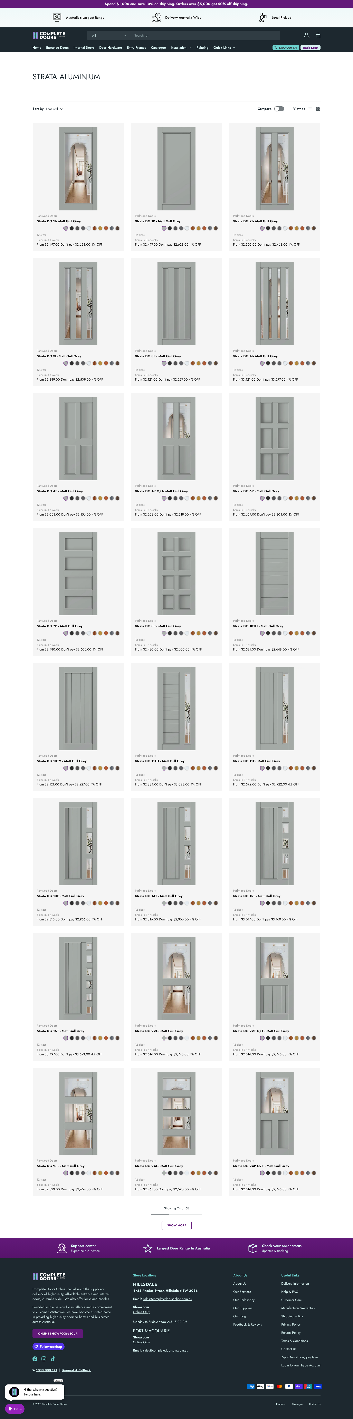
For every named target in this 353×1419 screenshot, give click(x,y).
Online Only (141, 1312)
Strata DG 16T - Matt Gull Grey (60, 1031)
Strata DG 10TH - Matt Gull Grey (258, 626)
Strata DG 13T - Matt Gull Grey (60, 896)
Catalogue (158, 47)
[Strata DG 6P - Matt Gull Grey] (274, 438)
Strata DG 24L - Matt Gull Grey (159, 1166)
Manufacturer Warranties (298, 1308)
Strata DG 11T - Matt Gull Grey (256, 761)
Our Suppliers (242, 1308)
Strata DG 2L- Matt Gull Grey (255, 221)
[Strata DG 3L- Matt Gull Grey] (78, 303)
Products (280, 1404)
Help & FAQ (289, 1291)
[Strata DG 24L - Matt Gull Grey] (176, 1113)
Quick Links (222, 47)
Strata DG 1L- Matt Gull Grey (59, 221)
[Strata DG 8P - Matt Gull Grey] (176, 573)
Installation (179, 47)
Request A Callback (76, 1370)
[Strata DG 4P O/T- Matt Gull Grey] (176, 438)
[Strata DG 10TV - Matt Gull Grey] (78, 708)
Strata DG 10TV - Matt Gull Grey (62, 761)
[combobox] (183, 35)
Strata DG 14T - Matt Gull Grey (158, 896)
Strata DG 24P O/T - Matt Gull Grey (261, 1166)
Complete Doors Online (54, 1404)
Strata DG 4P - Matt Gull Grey (60, 491)
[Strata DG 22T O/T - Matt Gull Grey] (274, 978)
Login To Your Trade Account (301, 1365)
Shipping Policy (292, 1316)
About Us (239, 1283)
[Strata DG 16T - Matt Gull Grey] (78, 978)
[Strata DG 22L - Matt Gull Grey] (176, 978)
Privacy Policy (290, 1324)
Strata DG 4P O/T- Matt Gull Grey (161, 491)
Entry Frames (136, 47)
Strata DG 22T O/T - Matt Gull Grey (261, 1031)
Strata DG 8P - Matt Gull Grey (158, 626)
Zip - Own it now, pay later (299, 1357)
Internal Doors (84, 47)
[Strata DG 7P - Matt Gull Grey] (78, 573)
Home (36, 47)
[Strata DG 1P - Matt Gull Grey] (176, 168)
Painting (203, 47)
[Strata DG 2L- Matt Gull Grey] (274, 168)
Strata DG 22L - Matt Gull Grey (159, 1031)
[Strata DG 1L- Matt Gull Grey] (78, 168)
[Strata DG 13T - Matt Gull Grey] (78, 843)
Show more (176, 1225)
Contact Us (288, 1349)
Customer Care (291, 1300)
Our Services (242, 1291)
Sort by (38, 108)
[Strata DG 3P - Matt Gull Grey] (176, 303)
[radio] (65, 228)
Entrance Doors (57, 47)
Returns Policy (290, 1332)
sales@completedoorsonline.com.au (167, 1299)
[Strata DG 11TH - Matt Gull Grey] (176, 708)
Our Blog (239, 1316)
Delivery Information (295, 1283)
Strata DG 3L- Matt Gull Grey (59, 356)
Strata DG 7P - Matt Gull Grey (60, 626)
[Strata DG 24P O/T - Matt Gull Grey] (274, 1113)
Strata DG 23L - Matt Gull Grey (60, 1166)
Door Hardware (110, 47)
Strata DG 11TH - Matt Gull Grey (159, 761)
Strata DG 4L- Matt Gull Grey (255, 356)
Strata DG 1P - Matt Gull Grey (157, 221)
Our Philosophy (244, 1300)
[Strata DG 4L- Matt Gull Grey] (274, 303)
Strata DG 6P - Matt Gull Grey (256, 491)
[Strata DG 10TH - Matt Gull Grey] (274, 573)
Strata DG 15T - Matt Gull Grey (256, 896)
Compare (264, 108)
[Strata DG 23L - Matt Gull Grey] (78, 1113)
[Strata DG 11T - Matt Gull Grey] (274, 708)
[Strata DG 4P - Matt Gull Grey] (78, 438)
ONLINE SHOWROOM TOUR (57, 1333)
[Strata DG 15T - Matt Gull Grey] (274, 843)
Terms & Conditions (294, 1340)
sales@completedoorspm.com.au (165, 1350)
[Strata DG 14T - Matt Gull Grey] (176, 843)
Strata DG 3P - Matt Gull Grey (158, 356)
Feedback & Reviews (247, 1324)
